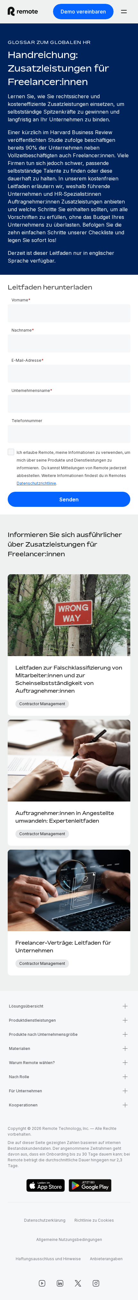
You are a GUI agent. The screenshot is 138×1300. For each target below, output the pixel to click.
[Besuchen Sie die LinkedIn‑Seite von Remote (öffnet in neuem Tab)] (60, 1283)
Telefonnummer (27, 420)
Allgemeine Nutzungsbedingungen (69, 1239)
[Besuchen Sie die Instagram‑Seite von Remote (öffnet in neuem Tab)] (96, 1283)
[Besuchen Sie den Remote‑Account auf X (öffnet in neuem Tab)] (78, 1283)
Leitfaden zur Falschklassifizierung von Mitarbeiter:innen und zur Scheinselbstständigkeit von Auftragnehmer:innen (68, 679)
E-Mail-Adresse (26, 360)
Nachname (22, 330)
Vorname (20, 300)
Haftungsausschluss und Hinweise (48, 1258)
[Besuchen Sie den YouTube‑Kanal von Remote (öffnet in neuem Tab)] (42, 1283)
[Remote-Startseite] (23, 11)
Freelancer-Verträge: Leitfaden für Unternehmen (63, 947)
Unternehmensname (31, 390)
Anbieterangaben (106, 1258)
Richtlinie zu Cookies (94, 1220)
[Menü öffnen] (123, 11)
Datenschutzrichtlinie (36, 483)
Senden (69, 499)
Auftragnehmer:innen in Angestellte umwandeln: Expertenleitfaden (64, 817)
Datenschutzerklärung (44, 1220)
